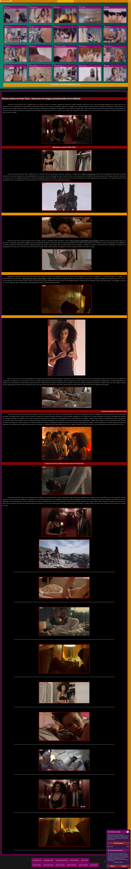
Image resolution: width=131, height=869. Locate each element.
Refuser (113, 866)
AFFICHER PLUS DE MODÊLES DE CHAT (65, 84)
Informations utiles (48, 860)
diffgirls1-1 (8, 26)
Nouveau (66, 1)
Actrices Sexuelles (60, 865)
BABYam (108, 7)
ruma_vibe (108, 26)
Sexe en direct (84, 860)
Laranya (8, 7)
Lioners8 (8, 46)
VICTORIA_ (83, 7)
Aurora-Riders (34, 65)
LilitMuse (108, 65)
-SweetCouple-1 (59, 65)
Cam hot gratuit (94, 865)
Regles (121, 862)
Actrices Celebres (74, 860)
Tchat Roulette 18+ (37, 860)
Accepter (124, 866)
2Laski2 (57, 7)
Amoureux (71, 1)
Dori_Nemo (83, 26)
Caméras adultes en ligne (62, 860)
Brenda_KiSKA (9, 65)
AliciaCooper (84, 46)
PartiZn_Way (84, 65)
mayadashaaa (34, 7)
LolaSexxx (33, 46)
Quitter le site (110, 846)
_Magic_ (33, 26)
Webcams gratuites (71, 865)
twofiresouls (108, 46)
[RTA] (127, 846)
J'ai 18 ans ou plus (118, 843)
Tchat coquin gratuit (48, 865)
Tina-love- (58, 26)
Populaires (60, 1)
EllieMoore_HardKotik (61, 46)
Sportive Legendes (83, 865)
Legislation (116, 862)
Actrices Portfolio (37, 865)
